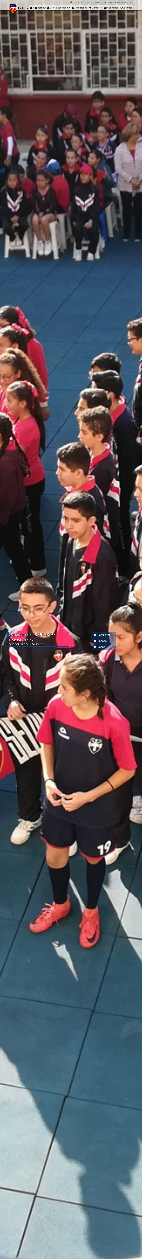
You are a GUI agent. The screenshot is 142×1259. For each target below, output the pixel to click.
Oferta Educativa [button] (59, 7)
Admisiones (80, 7)
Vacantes (127, 7)
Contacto (96, 7)
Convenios (112, 7)
